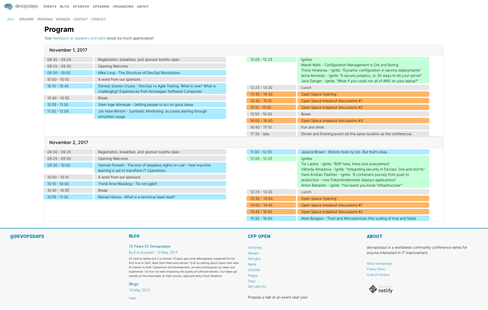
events (49, 6)
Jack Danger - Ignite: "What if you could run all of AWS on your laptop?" (359, 81)
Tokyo (251, 281)
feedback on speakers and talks (79, 38)
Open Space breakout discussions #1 (331, 100)
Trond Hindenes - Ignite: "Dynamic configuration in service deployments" (361, 70)
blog (64, 6)
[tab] (244, 50)
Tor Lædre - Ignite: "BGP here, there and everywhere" (345, 164)
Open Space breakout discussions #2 (332, 107)
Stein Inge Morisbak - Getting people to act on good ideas (145, 104)
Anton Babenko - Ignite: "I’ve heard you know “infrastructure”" (352, 185)
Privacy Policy (376, 269)
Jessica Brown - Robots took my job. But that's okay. (344, 152)
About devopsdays (380, 263)
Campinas (255, 247)
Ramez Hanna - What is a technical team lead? (136, 197)
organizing (123, 6)
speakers (26, 19)
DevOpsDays (26, 6)
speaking (101, 6)
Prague (252, 275)
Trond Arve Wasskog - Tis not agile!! (127, 183)
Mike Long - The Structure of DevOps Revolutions (139, 73)
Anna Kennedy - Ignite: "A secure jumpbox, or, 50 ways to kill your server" (361, 75)
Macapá (253, 253)
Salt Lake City (257, 286)
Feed (132, 298)
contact (80, 19)
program (45, 19)
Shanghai (254, 259)
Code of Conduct (378, 275)
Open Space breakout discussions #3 (332, 120)
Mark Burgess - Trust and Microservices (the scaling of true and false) (358, 218)
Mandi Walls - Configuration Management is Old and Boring (349, 65)
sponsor (81, 6)
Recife (252, 264)
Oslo (10, 19)
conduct (98, 19)
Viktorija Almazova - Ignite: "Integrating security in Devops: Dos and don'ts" (363, 169)
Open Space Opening (318, 94)
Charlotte (254, 270)
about (143, 6)
